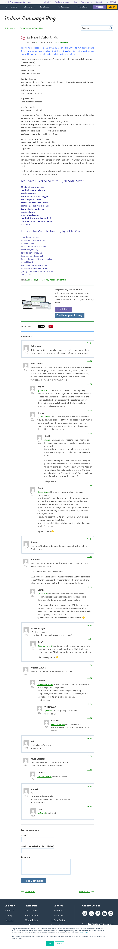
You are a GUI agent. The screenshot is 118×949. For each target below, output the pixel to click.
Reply (89, 343)
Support (58, 911)
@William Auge (58, 724)
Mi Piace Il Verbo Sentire (43, 37)
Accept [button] (50, 944)
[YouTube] (110, 913)
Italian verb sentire (58, 280)
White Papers (31, 916)
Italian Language (61, 42)
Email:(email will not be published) (37, 846)
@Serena (48, 711)
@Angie (47, 440)
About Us (9, 911)
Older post (30, 891)
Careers (9, 920)
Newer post (84, 891)
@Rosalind (42, 594)
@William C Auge (45, 684)
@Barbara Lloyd (45, 646)
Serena (38, 42)
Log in (112, 7)
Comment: (26, 857)
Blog (10, 916)
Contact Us (58, 916)
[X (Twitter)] (91, 913)
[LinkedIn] (104, 913)
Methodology (31, 920)
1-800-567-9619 (111, 2)
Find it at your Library (69, 315)
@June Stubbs (43, 391)
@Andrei (42, 813)
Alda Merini (31, 280)
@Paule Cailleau (44, 776)
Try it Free (99, 7)
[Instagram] (84, 913)
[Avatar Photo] (26, 347)
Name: (24, 835)
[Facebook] (97, 913)
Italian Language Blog (30, 18)
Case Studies (31, 911)
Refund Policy (58, 920)
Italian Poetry (43, 280)
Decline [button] (59, 944)
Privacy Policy (84, 933)
